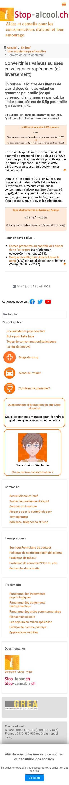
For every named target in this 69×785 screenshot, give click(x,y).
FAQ (27, 346)
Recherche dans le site (24, 568)
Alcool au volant (30, 373)
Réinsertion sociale (22, 617)
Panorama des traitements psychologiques (27, 595)
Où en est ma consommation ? (32, 472)
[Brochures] (12, 662)
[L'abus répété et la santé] (9, 357)
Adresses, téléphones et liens (28, 522)
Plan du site (49, 563)
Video (29, 671)
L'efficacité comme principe (27, 627)
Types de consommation (23, 341)
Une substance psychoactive (26, 331)
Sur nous (15, 547)
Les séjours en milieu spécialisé (30, 622)
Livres (21, 671)
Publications (53, 552)
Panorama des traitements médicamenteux (27, 604)
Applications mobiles (23, 632)
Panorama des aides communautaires (35, 611)
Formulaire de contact (36, 547)
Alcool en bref (28, 496)
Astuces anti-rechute (23, 506)
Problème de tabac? (22, 558)
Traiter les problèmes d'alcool (29, 501)
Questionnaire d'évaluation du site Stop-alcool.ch (34, 406)
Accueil (14, 496)
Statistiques (48, 341)
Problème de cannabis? (25, 563)
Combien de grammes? (34, 388)
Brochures (10, 671)
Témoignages (18, 517)
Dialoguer (45, 511)
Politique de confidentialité (27, 552)
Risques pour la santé (24, 511)
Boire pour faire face (20, 336)
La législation (16, 346)
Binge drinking (28, 357)
